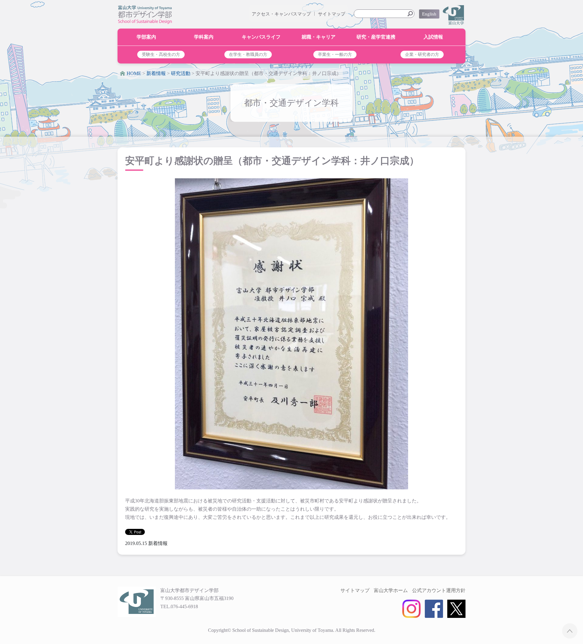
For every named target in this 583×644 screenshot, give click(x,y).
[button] (161, 54)
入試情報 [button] (433, 36)
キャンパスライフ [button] (261, 36)
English (429, 14)
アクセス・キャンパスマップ (281, 14)
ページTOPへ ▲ (569, 630)
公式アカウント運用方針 (438, 590)
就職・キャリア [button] (319, 36)
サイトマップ (331, 14)
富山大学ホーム (391, 590)
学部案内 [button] (146, 36)
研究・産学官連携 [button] (375, 36)
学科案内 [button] (203, 36)
